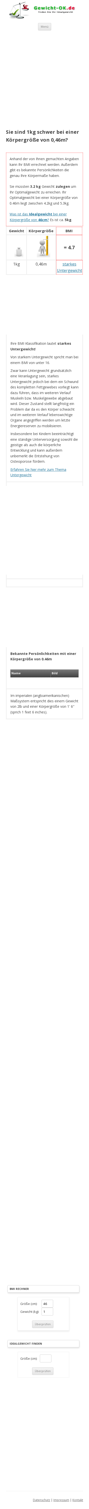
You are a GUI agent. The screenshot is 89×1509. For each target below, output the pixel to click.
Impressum (61, 1500)
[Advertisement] (44, 80)
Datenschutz (41, 1500)
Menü (44, 26)
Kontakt (77, 1500)
